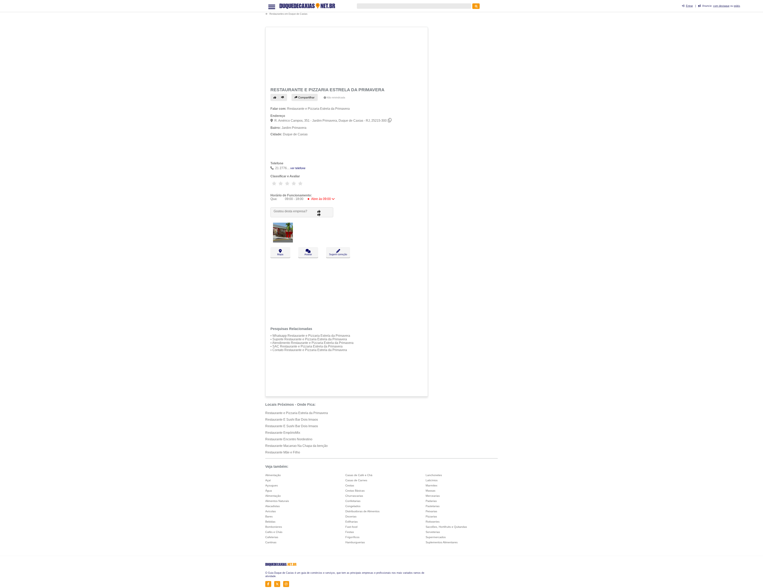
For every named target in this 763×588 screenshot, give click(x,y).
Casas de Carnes (356, 480)
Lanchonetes (434, 475)
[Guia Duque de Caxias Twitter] (278, 584)
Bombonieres (273, 526)
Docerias (350, 516)
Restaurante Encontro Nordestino (288, 439)
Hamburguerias (355, 542)
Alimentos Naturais (277, 501)
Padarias (431, 501)
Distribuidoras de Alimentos (362, 511)
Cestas (349, 485)
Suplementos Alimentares (442, 542)
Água (268, 490)
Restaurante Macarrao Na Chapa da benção (296, 445)
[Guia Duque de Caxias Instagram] (287, 584)
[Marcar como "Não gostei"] (283, 97)
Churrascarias (354, 495)
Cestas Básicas (355, 490)
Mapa (280, 254)
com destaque (721, 5)
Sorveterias (433, 532)
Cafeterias (271, 537)
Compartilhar (306, 97)
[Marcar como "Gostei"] (275, 97)
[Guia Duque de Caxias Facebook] (269, 584)
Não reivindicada (336, 97)
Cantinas (270, 542)
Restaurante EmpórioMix (282, 432)
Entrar (689, 5)
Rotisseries (433, 521)
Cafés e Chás (273, 532)
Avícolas (270, 511)
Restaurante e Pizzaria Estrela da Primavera (296, 413)
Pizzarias (431, 516)
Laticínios (432, 480)
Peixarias (431, 511)
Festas (349, 532)
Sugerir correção (338, 254)
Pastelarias (433, 506)
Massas (430, 490)
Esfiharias (351, 521)
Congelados (352, 506)
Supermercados (436, 537)
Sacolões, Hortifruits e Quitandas (446, 526)
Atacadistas (272, 506)
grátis (737, 5)
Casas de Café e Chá (358, 475)
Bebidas (270, 521)
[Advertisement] (347, 56)
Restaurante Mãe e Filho (282, 452)
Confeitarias (352, 501)
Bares (269, 516)
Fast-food (351, 526)
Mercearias (433, 495)
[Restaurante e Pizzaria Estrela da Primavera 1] (283, 241)
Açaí (268, 480)
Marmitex (431, 485)
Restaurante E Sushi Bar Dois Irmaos (291, 419)
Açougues (271, 485)
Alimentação (273, 475)
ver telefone (297, 168)
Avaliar (308, 254)
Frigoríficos (352, 537)
